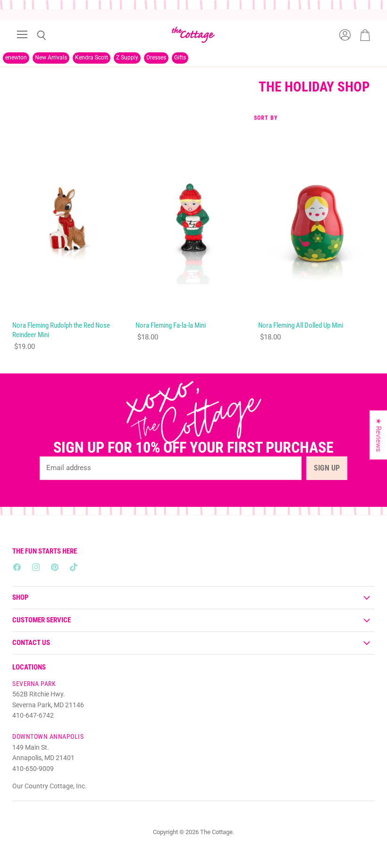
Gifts (180, 57)
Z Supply (127, 57)
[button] (184, 764)
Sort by (266, 118)
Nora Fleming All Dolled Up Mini (300, 325)
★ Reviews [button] (378, 435)
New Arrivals (51, 57)
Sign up (327, 467)
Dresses (156, 57)
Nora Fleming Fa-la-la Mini (170, 325)
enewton (16, 57)
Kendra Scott (91, 57)
